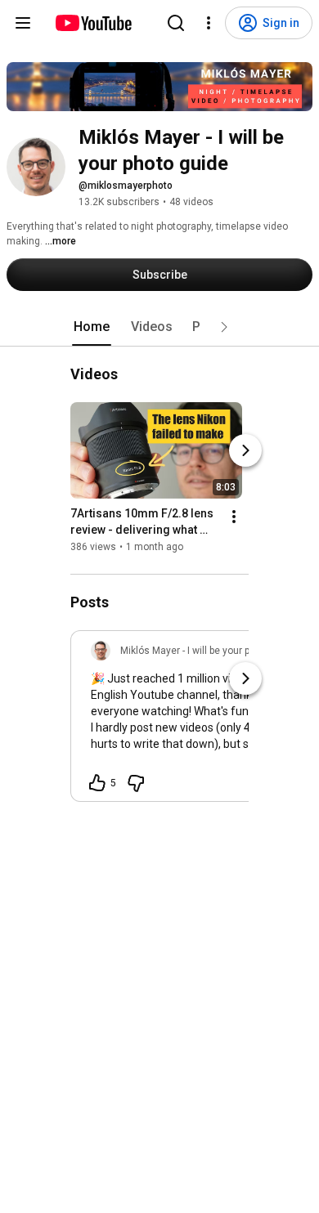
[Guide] (23, 23)
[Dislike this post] (136, 783)
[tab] (91, 327)
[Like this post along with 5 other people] (97, 783)
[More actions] (234, 516)
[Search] (176, 23)
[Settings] (208, 23)
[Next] (245, 450)
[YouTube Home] (93, 23)
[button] (224, 327)
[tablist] (159, 327)
